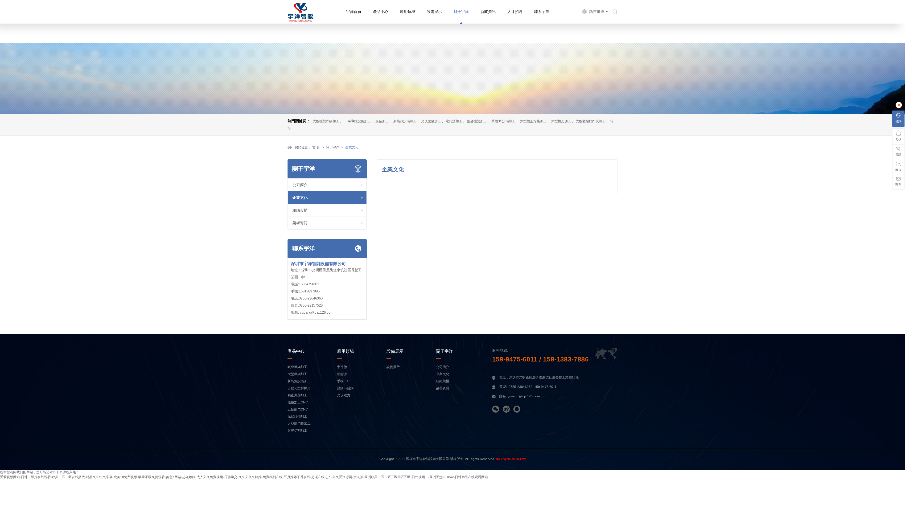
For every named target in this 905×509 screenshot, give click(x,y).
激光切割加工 (297, 430)
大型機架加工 (561, 121)
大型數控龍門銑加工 (590, 121)
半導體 (342, 367)
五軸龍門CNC (298, 409)
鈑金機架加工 (477, 121)
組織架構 (300, 210)
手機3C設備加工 (503, 121)
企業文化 (300, 198)
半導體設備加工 (359, 121)
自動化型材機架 (299, 388)
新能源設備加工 (404, 121)
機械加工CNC (298, 402)
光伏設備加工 (431, 121)
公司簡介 (300, 185)
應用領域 (407, 12)
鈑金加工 (382, 121)
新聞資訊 (488, 12)
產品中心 (380, 12)
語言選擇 (596, 12)
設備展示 (434, 12)
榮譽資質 (300, 223)
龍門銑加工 (454, 121)
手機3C (342, 381)
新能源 (342, 374)
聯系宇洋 (541, 12)
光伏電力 (343, 395)
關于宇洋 (461, 12)
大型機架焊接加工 (326, 121)
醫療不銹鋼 (345, 388)
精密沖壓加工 (297, 395)
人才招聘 (514, 12)
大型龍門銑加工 (299, 423)
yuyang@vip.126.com (316, 312)
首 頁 (316, 147)
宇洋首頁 (353, 12)
